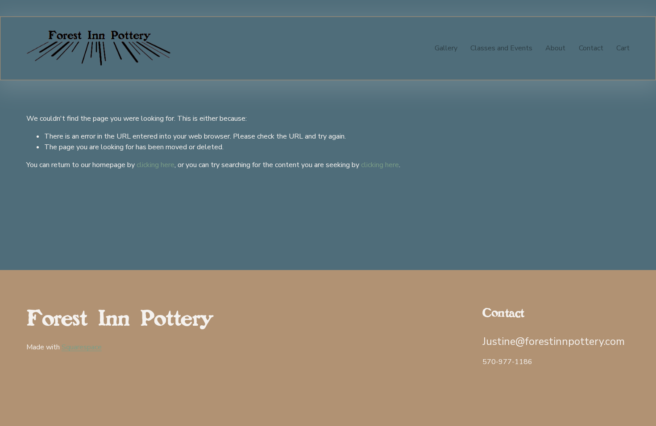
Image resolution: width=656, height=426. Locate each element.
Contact (591, 48)
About (555, 48)
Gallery (446, 48)
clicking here (155, 165)
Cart (623, 48)
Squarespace (82, 347)
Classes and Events (501, 48)
